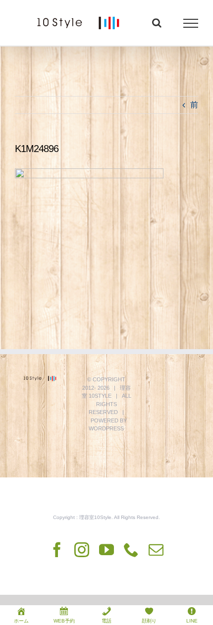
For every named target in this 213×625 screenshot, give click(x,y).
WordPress (106, 428)
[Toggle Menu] (191, 23)
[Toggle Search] (156, 23)
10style (100, 396)
